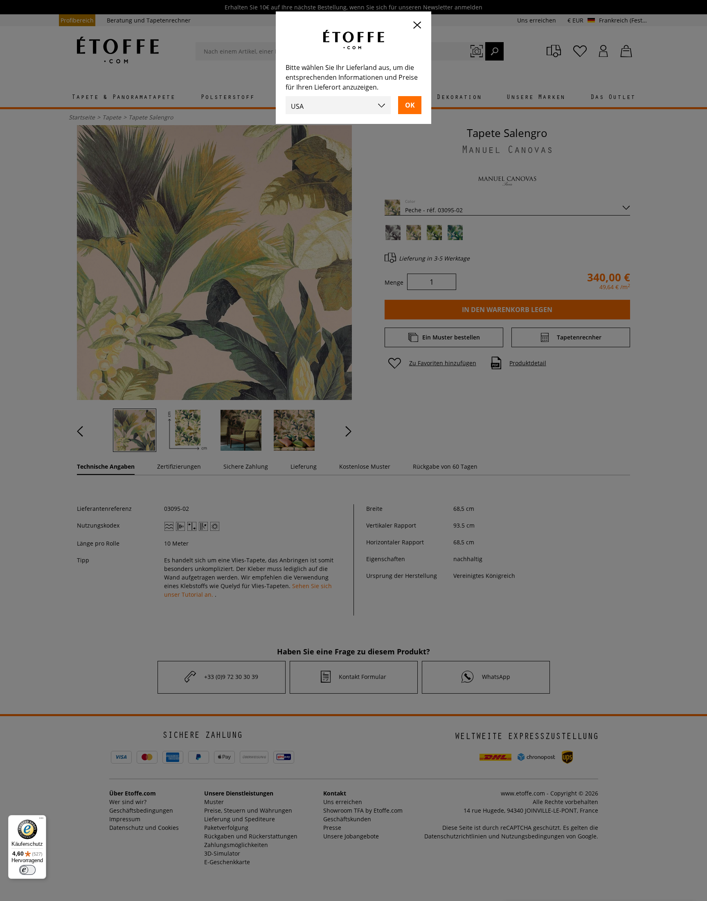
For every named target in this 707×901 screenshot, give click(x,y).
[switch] (27, 870)
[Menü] (41, 820)
